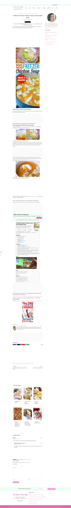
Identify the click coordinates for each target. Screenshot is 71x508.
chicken (14, 363)
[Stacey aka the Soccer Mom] (14, 328)
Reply (41, 443)
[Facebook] (53, 5)
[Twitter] (41, 326)
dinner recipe (33, 23)
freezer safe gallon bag (25, 126)
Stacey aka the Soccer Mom (19, 443)
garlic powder (24, 240)
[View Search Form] (57, 4)
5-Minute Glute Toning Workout (38, 367)
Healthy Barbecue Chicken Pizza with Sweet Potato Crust (17, 424)
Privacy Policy (7, 506)
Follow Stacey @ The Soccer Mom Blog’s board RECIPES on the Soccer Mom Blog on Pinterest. (28, 296)
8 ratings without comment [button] (27, 459)
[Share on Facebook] (0, 253)
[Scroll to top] (69, 505)
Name (14, 479)
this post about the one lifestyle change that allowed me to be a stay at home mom (28, 300)
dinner (17, 363)
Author (14, 324)
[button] (35, 230)
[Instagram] (54, 5)
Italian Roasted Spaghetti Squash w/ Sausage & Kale (20, 367)
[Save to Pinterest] (0, 256)
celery (20, 238)
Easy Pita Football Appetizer (36, 402)
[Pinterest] (56, 5)
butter (22, 239)
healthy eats (24, 363)
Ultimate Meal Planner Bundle (33, 196)
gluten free (20, 363)
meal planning (29, 363)
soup (33, 363)
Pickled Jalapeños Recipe (49, 44)
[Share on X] (0, 255)
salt (21, 241)
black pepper (21, 242)
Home (2, 506)
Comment (14, 467)
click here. (23, 329)
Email (30, 479)
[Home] (18, 13)
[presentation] (18, 393)
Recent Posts (17, 324)
